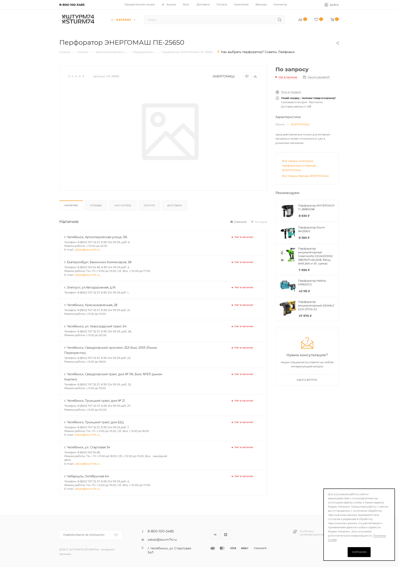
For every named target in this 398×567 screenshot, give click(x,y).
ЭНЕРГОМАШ (223, 76)
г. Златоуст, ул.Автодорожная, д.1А (89, 287)
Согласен (359, 552)
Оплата (149, 205)
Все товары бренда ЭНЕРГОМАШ (305, 175)
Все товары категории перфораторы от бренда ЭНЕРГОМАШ (299, 165)
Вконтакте (215, 534)
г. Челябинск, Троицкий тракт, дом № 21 (94, 401)
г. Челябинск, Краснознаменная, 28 (90, 305)
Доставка (174, 205)
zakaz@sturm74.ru (87, 249)
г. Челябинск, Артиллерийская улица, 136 (95, 237)
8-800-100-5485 (72, 5)
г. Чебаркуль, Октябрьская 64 (86, 476)
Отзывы (96, 205)
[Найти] (279, 19)
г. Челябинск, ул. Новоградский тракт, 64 (95, 326)
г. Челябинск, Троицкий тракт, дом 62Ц (94, 422)
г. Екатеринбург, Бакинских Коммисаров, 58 (97, 262)
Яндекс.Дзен (225, 534)
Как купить (122, 205)
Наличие (71, 205)
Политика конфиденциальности (316, 533)
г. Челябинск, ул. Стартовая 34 (87, 447)
